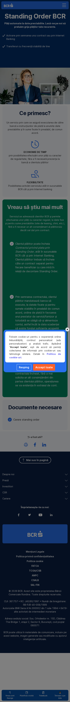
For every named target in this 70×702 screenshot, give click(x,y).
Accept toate (44, 367)
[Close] (67, 329)
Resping (24, 367)
